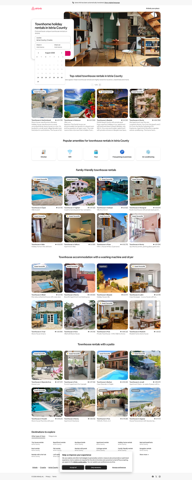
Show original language (112, 3)
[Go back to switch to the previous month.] (38, 53)
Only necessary (96, 467)
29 (58, 77)
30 (62, 77)
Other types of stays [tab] (38, 436)
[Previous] (92, 84)
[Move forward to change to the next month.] (61, 53)
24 (38, 77)
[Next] (99, 84)
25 (42, 77)
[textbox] (43, 47)
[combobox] (52, 40)
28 (54, 77)
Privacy (48, 476)
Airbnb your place (152, 8)
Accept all (73, 467)
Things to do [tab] (52, 436)
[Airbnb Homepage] (37, 8)
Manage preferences (119, 467)
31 (38, 82)
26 (46, 77)
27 (50, 77)
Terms (54, 476)
